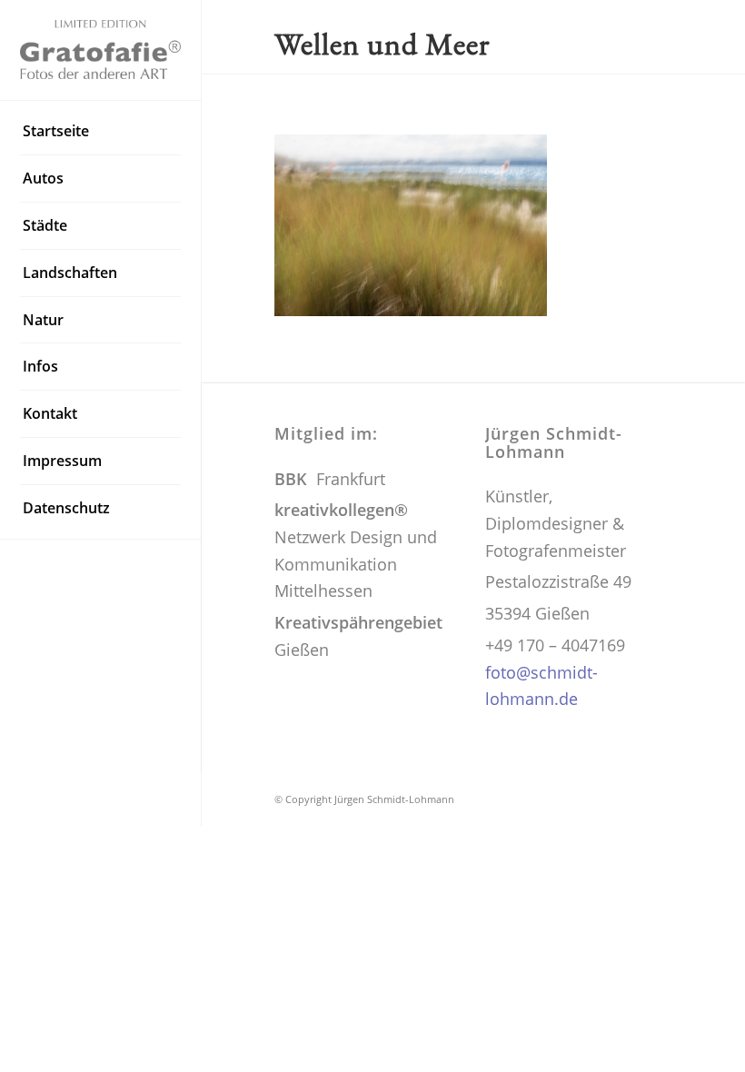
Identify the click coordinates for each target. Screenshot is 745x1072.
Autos (43, 178)
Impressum (62, 461)
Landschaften (70, 273)
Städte (45, 225)
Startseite (56, 131)
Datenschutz (66, 508)
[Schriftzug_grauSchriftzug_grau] (100, 49)
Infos (40, 366)
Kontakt (50, 413)
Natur (43, 320)
